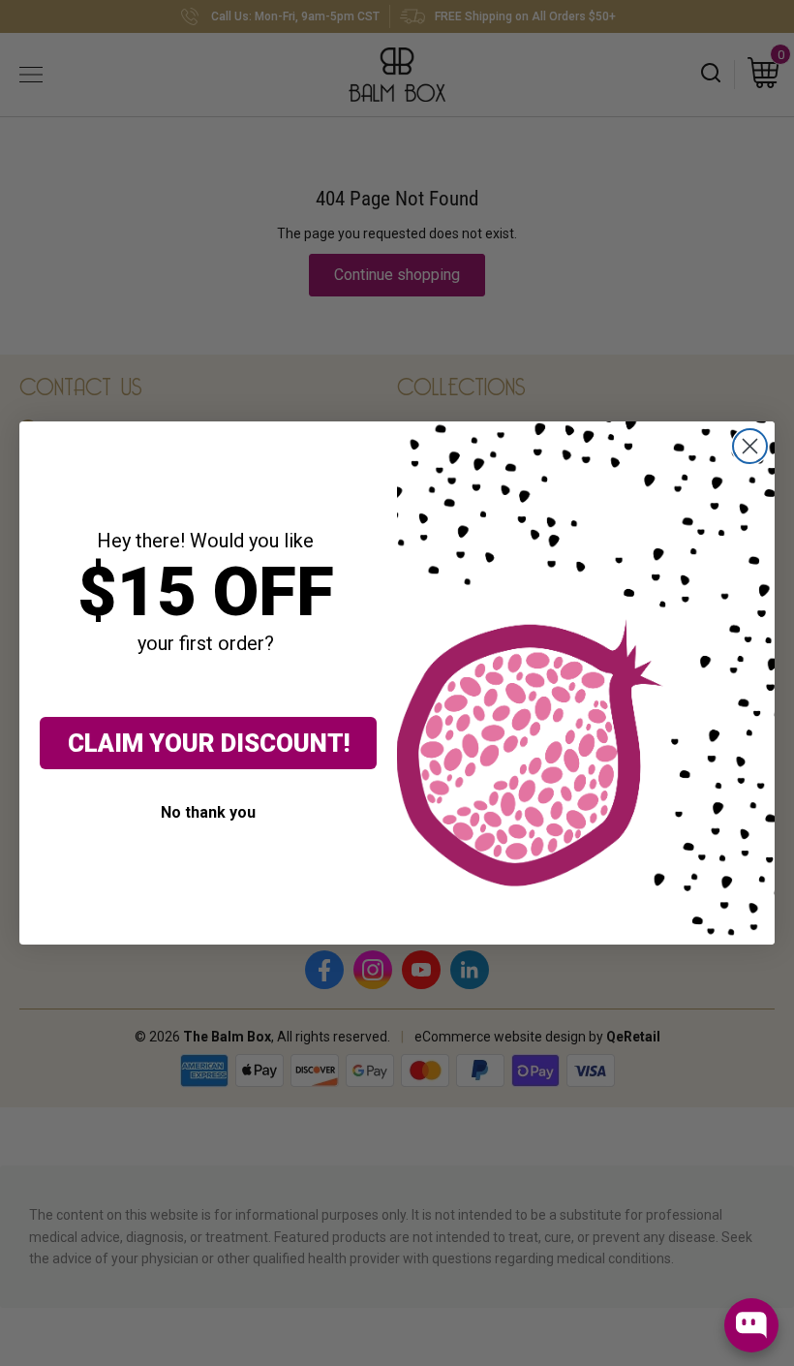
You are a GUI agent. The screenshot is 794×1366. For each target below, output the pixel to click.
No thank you (208, 812)
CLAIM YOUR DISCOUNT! (209, 743)
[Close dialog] (750, 446)
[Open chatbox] (751, 1325)
